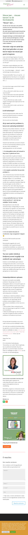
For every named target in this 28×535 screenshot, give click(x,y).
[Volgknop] (4, 402)
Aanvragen (7, 446)
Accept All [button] (13, 531)
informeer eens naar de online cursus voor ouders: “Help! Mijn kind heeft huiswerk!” (14, 331)
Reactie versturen (19, 503)
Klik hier (20, 350)
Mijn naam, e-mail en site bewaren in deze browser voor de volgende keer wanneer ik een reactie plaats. (14, 497)
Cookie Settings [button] (6, 531)
